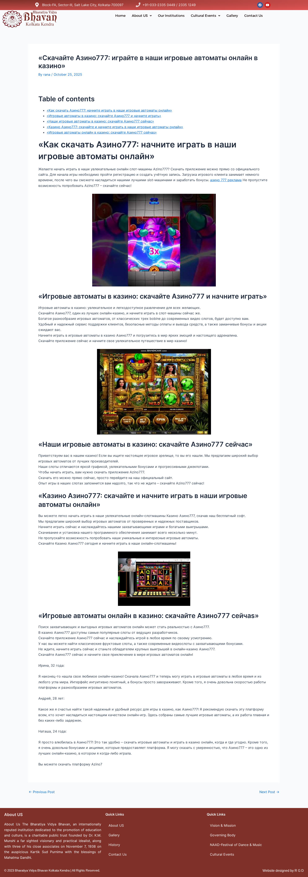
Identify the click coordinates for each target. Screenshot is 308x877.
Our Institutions (171, 16)
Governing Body (223, 835)
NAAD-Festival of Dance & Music (236, 845)
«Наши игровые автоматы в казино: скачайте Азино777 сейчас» (100, 121)
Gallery (232, 16)
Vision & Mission (223, 825)
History (114, 845)
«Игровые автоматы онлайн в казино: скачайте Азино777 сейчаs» (102, 132)
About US (140, 16)
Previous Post (42, 792)
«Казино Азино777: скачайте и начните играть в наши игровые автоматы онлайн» (115, 127)
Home (120, 16)
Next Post (269, 792)
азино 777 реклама (226, 180)
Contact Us (253, 16)
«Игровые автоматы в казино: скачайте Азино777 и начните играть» (104, 116)
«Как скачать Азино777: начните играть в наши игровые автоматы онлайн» (109, 110)
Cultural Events (203, 16)
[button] (142, 16)
